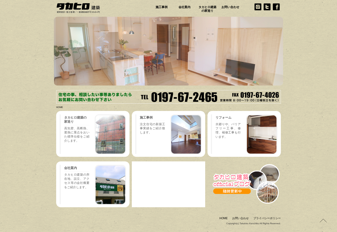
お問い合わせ (230, 7)
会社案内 (185, 7)
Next (290, 50)
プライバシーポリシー (267, 218)
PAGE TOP (323, 220)
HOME (59, 107)
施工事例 (162, 7)
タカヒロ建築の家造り (207, 8)
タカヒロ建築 (86, 8)
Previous (47, 50)
